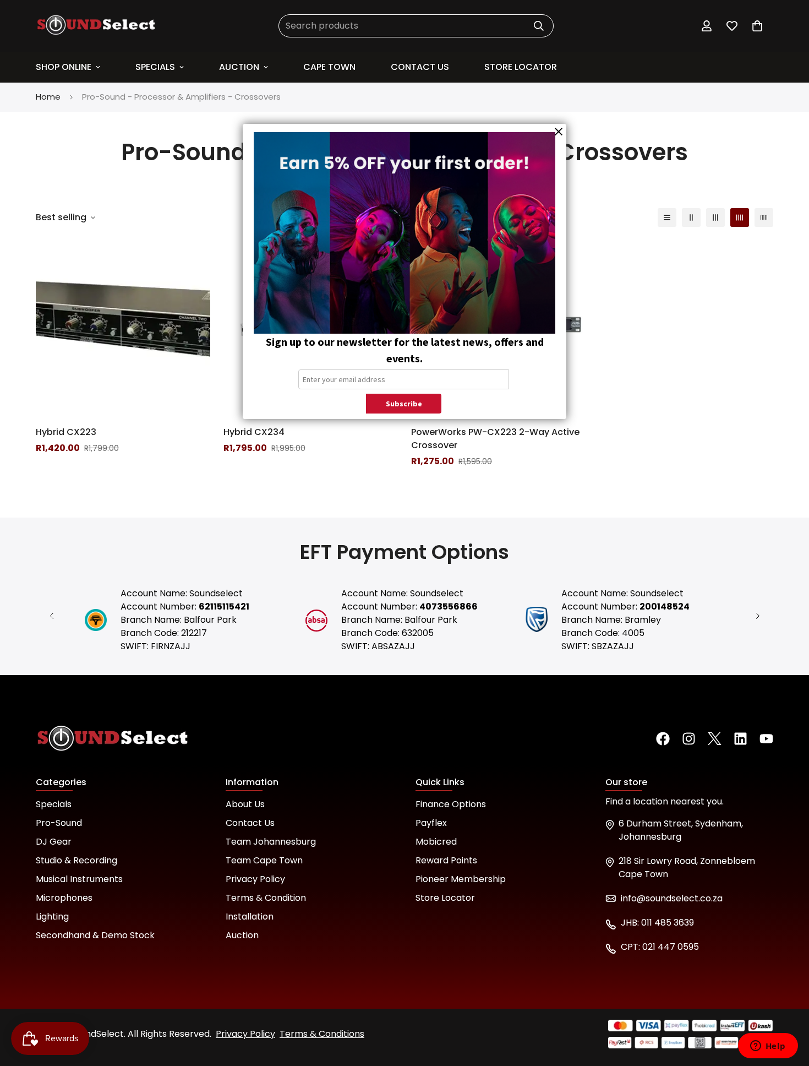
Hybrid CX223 (66, 432)
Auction (239, 67)
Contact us (420, 67)
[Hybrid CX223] (123, 327)
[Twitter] (714, 738)
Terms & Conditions (322, 1033)
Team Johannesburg (271, 841)
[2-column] (691, 217)
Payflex (431, 823)
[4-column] (739, 217)
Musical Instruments (79, 879)
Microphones (64, 897)
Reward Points (446, 860)
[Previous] (51, 615)
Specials (155, 67)
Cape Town (329, 67)
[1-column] (667, 217)
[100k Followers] (689, 738)
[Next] (757, 615)
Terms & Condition (266, 897)
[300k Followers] (663, 738)
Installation (250, 916)
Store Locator (520, 67)
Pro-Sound (59, 823)
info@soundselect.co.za (672, 898)
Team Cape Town (264, 860)
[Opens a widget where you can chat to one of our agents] (767, 1046)
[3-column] (715, 217)
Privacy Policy (255, 879)
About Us (245, 804)
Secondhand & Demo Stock (95, 935)
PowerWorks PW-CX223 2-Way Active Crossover (495, 439)
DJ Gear (54, 841)
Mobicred (436, 841)
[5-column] (764, 217)
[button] (757, 26)
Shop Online (63, 67)
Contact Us (250, 823)
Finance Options (451, 804)
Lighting (52, 916)
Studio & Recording (76, 860)
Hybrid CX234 (254, 432)
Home (48, 96)
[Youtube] (766, 738)
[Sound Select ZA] (96, 25)
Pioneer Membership (461, 879)
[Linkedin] (740, 738)
